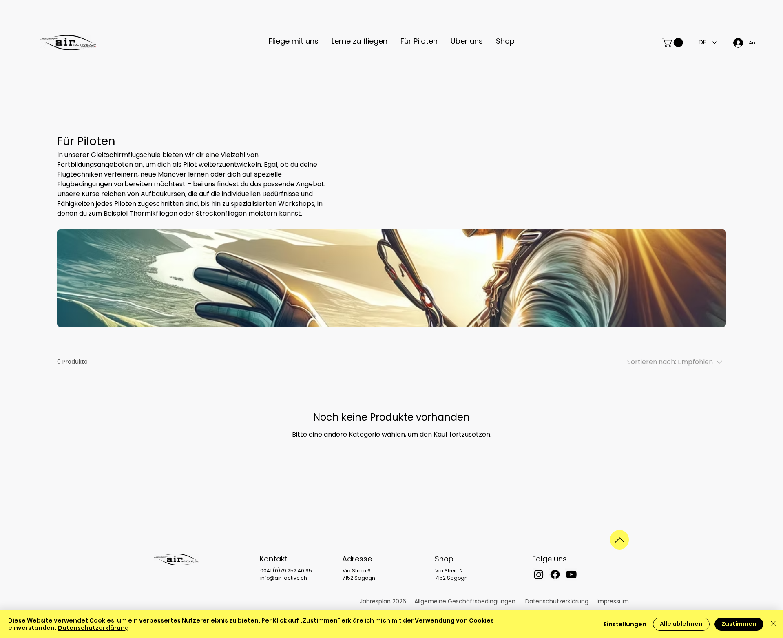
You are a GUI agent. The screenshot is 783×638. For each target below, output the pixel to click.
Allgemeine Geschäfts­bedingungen (464, 601)
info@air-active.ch (283, 577)
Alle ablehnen (681, 624)
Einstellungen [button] (625, 624)
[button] (293, 41)
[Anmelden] (736, 42)
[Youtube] (571, 574)
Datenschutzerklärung (556, 601)
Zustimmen (738, 624)
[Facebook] (555, 574)
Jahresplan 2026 (383, 601)
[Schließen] (773, 624)
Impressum (613, 601)
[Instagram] (539, 574)
